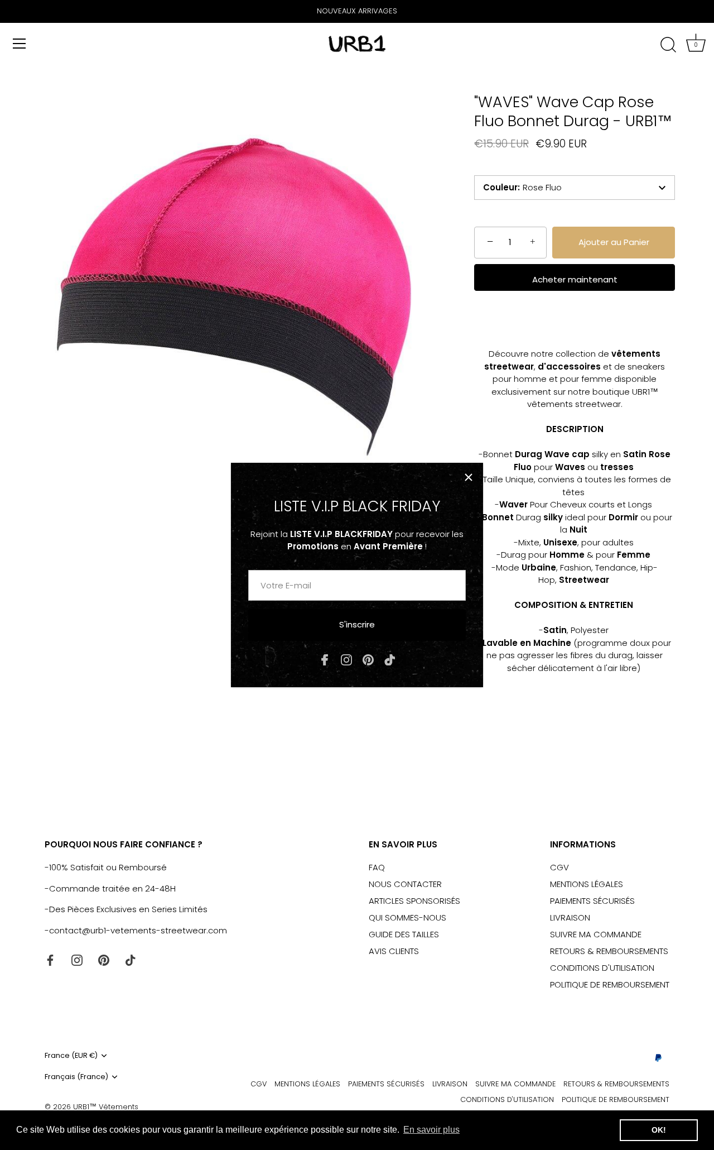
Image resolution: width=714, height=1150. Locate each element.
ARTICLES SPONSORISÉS (414, 901)
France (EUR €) (71, 1055)
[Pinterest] (368, 659)
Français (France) (76, 1076)
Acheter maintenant (574, 279)
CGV (559, 867)
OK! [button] (659, 1129)
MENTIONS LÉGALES (586, 884)
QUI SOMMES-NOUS (407, 917)
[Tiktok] (389, 659)
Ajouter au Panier (613, 242)
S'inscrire (357, 624)
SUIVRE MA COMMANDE (595, 934)
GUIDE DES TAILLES (404, 934)
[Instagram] (346, 659)
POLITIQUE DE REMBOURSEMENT (609, 984)
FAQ (377, 867)
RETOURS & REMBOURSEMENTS (609, 951)
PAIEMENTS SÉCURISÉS (592, 901)
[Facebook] (324, 659)
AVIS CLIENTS (394, 951)
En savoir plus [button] (431, 1129)
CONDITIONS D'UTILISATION (602, 968)
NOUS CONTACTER (405, 884)
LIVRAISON (570, 917)
